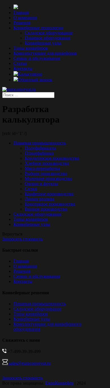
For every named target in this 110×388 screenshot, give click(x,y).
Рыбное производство (46, 173)
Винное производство (46, 209)
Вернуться (12, 234)
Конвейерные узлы (43, 43)
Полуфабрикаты (40, 148)
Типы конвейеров (31, 48)
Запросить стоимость (22, 239)
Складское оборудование (49, 32)
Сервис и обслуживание (37, 58)
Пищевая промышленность (40, 143)
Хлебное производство (47, 163)
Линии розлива (39, 199)
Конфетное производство (49, 193)
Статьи (20, 63)
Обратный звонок (35, 79)
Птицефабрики (39, 153)
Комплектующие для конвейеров (45, 53)
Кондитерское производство (52, 158)
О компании (25, 17)
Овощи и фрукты (41, 183)
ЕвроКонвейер (59, 383)
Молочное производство (48, 178)
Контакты (23, 68)
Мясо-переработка (42, 168)
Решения (22, 22)
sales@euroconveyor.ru (29, 363)
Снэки (31, 188)
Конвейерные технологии (38, 27)
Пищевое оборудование (48, 38)
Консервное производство (50, 204)
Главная (21, 12)
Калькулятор (30, 74)
